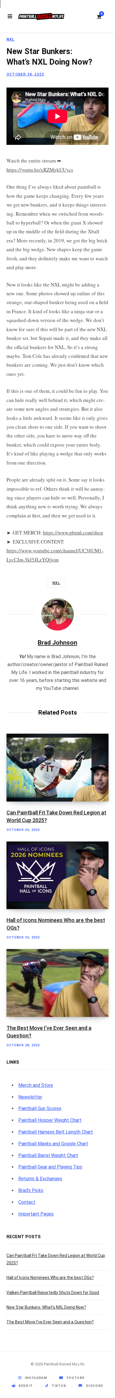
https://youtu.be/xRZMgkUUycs (39, 169)
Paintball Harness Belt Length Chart (55, 1132)
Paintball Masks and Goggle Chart (53, 1143)
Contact (26, 1202)
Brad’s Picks (30, 1190)
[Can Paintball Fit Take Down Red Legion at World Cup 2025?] (57, 768)
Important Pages (36, 1214)
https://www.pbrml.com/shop (73, 532)
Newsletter (30, 1097)
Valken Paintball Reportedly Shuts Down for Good (52, 1292)
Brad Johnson (57, 642)
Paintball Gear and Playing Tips (50, 1167)
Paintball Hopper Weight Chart (49, 1120)
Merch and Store (35, 1085)
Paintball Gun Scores (39, 1108)
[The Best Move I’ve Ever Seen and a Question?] (57, 983)
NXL (10, 39)
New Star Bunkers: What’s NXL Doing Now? (46, 1307)
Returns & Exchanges (40, 1178)
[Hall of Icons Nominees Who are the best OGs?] (57, 875)
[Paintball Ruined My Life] (41, 16)
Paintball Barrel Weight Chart (48, 1155)
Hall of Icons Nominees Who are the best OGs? (50, 1277)
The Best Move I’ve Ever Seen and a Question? (50, 1322)
